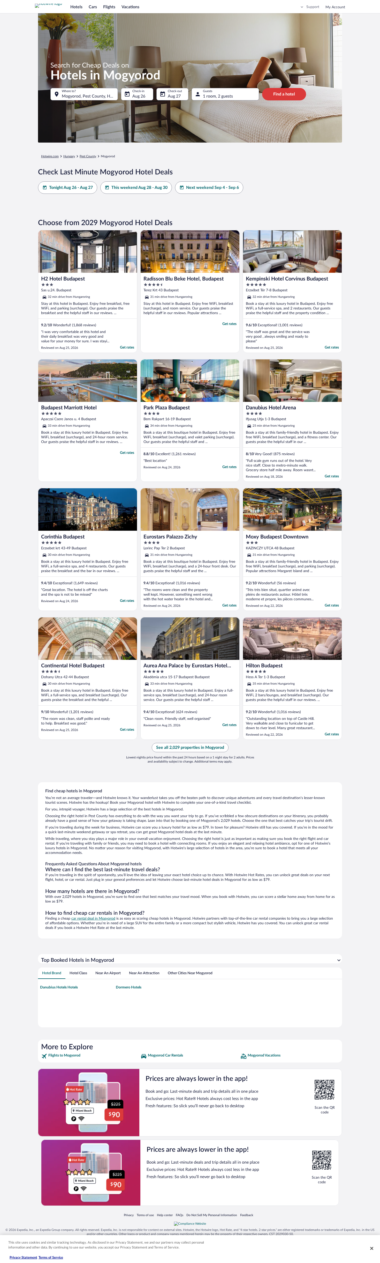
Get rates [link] (127, 347)
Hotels (76, 7)
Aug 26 (138, 96)
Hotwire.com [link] (50, 156)
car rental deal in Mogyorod (93, 918)
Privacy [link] (129, 1215)
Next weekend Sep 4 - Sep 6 (212, 188)
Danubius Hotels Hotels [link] (59, 987)
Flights (109, 7)
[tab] (51, 973)
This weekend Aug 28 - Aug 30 (139, 188)
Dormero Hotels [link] (128, 987)
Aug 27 (174, 96)
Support (312, 7)
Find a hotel (284, 94)
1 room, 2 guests (218, 96)
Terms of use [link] (145, 1215)
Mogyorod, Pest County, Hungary (90, 96)
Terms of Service (51, 1257)
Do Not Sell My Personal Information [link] (211, 1215)
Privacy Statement (23, 1257)
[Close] (371, 1248)
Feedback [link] (246, 1215)
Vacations (130, 7)
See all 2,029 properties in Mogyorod (190, 747)
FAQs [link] (179, 1215)
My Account (335, 7)
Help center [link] (165, 1215)
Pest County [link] (88, 156)
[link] (90, 1056)
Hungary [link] (69, 156)
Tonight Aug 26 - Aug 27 (71, 188)
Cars (93, 7)
